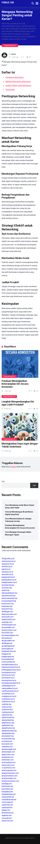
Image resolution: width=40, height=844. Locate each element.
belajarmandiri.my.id (9, 582)
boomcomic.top (8, 604)
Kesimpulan (10, 90)
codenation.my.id (8, 699)
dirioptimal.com (8, 757)
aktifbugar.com (7, 611)
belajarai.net (6, 654)
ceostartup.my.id (8, 694)
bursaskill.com (7, 744)
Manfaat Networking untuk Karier (18, 81)
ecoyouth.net (7, 818)
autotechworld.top (9, 596)
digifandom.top (7, 725)
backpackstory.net (9, 651)
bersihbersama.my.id (10, 664)
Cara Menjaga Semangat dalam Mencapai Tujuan (18, 533)
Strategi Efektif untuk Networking (18, 86)
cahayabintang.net (8, 794)
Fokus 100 (8, 2)
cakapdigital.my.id (8, 686)
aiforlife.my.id (7, 566)
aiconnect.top (7, 588)
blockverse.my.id (8, 675)
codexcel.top (7, 707)
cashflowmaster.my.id (10, 691)
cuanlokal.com (7, 747)
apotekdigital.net (8, 646)
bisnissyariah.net (8, 662)
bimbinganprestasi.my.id (11, 670)
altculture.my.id (7, 572)
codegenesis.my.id (9, 696)
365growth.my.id (8, 558)
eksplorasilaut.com (9, 778)
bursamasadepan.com (10, 635)
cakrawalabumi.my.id (9, 688)
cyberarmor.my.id (8, 701)
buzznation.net (7, 789)
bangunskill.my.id (8, 577)
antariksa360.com (8, 619)
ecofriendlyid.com (9, 762)
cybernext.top (7, 715)
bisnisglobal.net (8, 659)
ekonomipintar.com (9, 770)
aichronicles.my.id (8, 561)
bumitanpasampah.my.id (11, 683)
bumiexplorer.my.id (9, 680)
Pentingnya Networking (15, 77)
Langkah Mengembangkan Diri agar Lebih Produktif (18, 403)
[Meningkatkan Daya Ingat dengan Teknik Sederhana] (20, 427)
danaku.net (6, 810)
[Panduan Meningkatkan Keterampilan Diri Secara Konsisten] (20, 364)
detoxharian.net (7, 813)
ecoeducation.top (8, 739)
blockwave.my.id (8, 678)
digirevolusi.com (8, 754)
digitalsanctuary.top (9, 731)
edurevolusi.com (8, 765)
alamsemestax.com (9, 614)
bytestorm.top (7, 609)
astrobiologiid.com (9, 625)
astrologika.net (7, 649)
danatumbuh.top (8, 720)
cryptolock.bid (7, 709)
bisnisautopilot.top (9, 601)
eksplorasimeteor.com (10, 781)
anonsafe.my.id (7, 574)
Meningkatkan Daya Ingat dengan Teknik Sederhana (20, 445)
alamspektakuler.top (9, 593)
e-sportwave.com (8, 768)
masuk (13, 467)
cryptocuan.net (7, 805)
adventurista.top (8, 585)
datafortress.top (8, 723)
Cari (3, 481)
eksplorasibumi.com (9, 776)
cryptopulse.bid (8, 712)
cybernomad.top (8, 717)
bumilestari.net (7, 786)
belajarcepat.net (8, 657)
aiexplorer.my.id (8, 564)
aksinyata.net (7, 638)
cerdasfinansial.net (9, 800)
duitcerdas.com (8, 760)
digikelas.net (7, 815)
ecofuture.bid (7, 741)
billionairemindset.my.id (11, 667)
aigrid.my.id (6, 569)
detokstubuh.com (8, 752)
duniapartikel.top (8, 733)
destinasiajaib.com (9, 749)
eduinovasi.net (7, 821)
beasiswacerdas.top (9, 598)
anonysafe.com (7, 617)
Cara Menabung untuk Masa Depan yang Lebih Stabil (19, 506)
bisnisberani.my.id (9, 672)
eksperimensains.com (10, 773)
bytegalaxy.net (7, 792)
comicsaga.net (7, 802)
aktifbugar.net (7, 643)
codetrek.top (6, 704)
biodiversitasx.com (9, 630)
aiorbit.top (5, 590)
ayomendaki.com (8, 627)
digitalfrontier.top (8, 728)
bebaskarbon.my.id (9, 580)
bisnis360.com (7, 633)
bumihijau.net (7, 784)
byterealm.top (7, 606)
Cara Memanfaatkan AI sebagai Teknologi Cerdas (18, 520)
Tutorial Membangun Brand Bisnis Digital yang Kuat (19, 513)
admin (13, 54)
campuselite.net (8, 797)
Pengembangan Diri (10, 45)
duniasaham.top (8, 736)
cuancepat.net (7, 807)
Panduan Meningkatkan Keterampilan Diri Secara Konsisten (15, 384)
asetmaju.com (7, 622)
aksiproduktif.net (8, 641)
